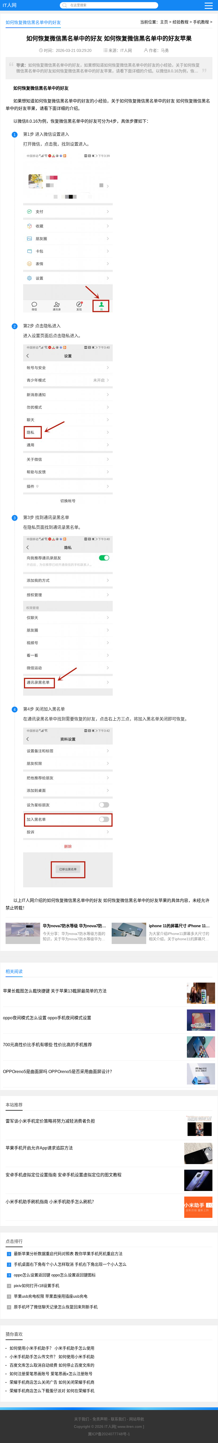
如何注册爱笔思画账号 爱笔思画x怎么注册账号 (51, 1373)
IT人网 (9, 5)
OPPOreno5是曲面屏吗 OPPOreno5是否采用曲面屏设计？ (58, 1071)
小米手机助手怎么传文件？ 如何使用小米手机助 (52, 1356)
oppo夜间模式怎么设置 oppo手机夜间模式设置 (47, 1018)
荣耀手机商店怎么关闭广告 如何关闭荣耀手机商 (52, 1382)
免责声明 (100, 1419)
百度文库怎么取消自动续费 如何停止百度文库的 (52, 1365)
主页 (164, 22)
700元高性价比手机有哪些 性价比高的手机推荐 (47, 1044)
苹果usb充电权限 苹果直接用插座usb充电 (50, 1296)
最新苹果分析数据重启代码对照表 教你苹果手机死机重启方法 (68, 1253)
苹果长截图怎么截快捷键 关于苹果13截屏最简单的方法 (55, 991)
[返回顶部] (207, 1351)
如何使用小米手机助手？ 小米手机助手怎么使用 (52, 1348)
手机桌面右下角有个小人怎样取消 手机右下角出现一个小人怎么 (70, 1264)
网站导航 (136, 1419)
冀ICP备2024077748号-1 (109, 1434)
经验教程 (180, 22)
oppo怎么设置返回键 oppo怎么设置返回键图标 (55, 1275)
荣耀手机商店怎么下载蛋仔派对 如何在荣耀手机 (52, 1390)
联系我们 (118, 1419)
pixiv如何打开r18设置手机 (36, 1285)
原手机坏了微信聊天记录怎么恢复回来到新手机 (56, 1307)
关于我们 (81, 1419)
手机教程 (201, 22)
